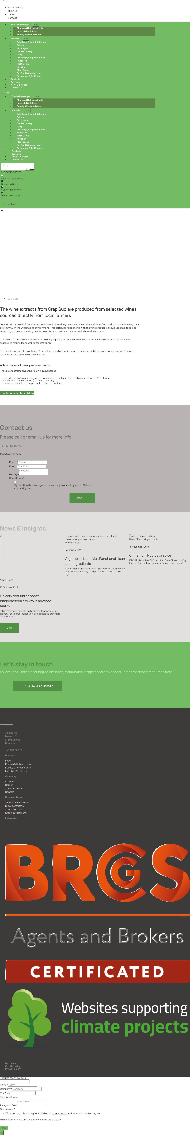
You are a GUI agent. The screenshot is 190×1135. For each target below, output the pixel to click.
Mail (3, 1093)
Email (13, 466)
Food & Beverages (20, 24)
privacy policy (67, 485)
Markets (15, 38)
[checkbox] (14, 177)
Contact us (16, 87)
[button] (79, 92)
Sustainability (15, 7)
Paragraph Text (8, 1105)
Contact (12, 17)
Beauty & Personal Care (29, 34)
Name (4, 1084)
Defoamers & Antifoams (29, 76)
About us (12, 10)
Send (79, 498)
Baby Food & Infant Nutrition (31, 42)
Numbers (5, 1097)
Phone (13, 462)
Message (14, 474)
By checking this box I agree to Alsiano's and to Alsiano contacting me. (52, 487)
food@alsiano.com (10, 453)
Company (6, 1089)
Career (11, 14)
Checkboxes (16, 478)
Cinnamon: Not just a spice (150, 555)
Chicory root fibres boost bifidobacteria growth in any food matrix (25, 601)
